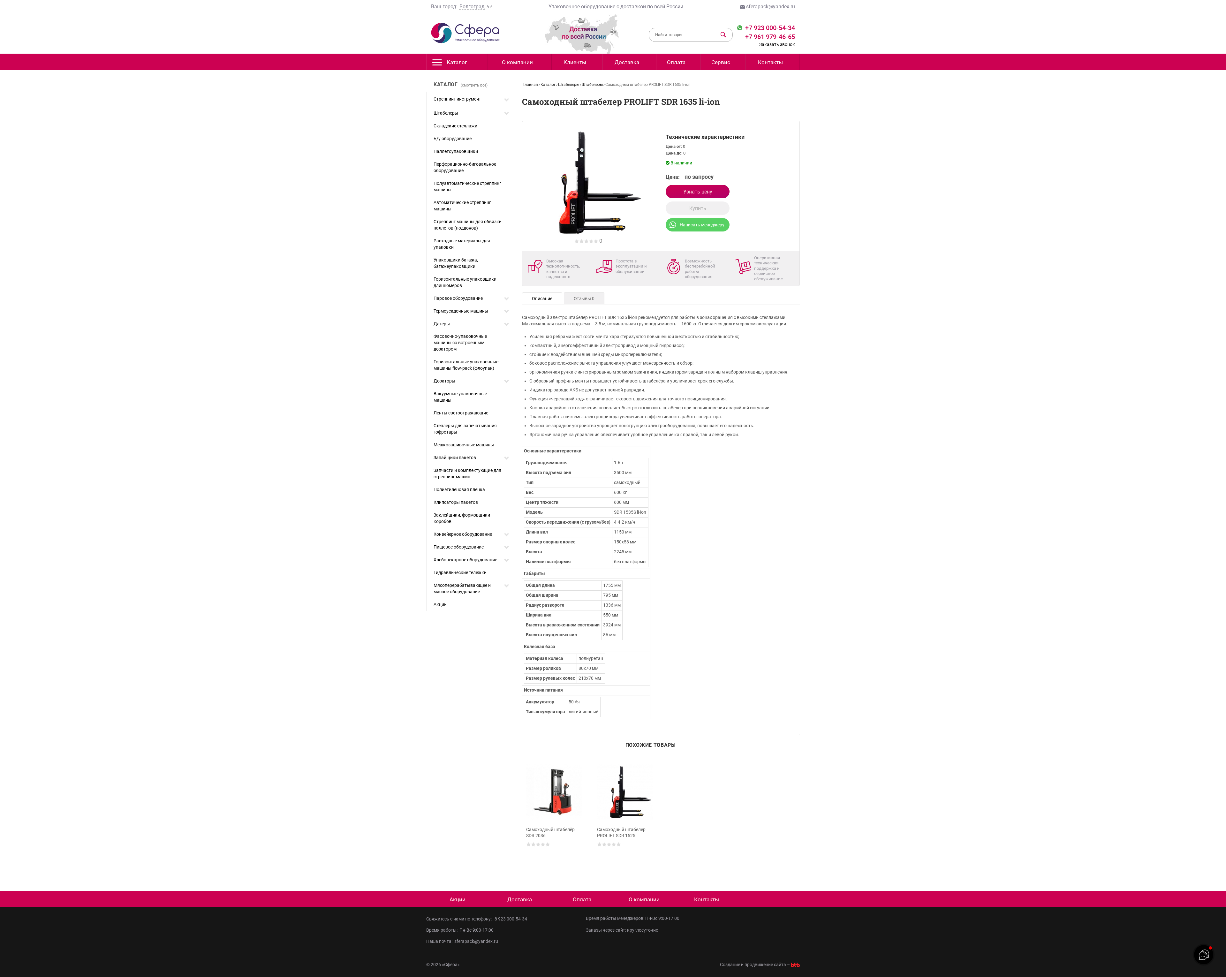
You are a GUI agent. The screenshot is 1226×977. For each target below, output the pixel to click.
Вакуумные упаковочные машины (460, 397)
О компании (517, 62)
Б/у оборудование (453, 138)
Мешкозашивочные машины (464, 444)
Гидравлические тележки (460, 572)
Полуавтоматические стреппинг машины (467, 186)
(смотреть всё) (474, 85)
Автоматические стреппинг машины (462, 205)
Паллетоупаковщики (456, 151)
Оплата (676, 62)
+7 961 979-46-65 (770, 37)
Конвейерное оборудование (463, 534)
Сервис (720, 62)
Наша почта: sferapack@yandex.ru (462, 941)
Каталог (457, 62)
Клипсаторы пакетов (456, 502)
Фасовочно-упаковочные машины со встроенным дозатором (460, 343)
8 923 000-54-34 (511, 918)
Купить (697, 208)
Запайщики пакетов (455, 457)
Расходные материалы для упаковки (462, 244)
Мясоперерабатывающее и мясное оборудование (462, 588)
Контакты (770, 62)
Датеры (442, 323)
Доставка (627, 62)
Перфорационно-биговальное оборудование (465, 167)
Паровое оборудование (458, 298)
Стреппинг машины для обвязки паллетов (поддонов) (468, 225)
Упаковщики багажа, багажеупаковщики (456, 263)
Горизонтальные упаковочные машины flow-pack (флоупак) (466, 365)
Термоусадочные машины (461, 311)
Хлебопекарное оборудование (465, 559)
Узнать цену (697, 192)
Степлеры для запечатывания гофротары (465, 429)
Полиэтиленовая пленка (459, 489)
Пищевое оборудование (459, 546)
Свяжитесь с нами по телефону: (460, 918)
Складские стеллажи (455, 125)
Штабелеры (446, 113)
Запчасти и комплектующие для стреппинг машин (467, 473)
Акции (440, 604)
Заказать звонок (777, 44)
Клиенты (575, 62)
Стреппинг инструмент (457, 99)
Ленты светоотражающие (461, 412)
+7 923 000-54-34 (769, 28)
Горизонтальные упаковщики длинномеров (465, 282)
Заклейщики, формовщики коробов (462, 518)
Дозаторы (444, 380)
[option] (555, 814)
